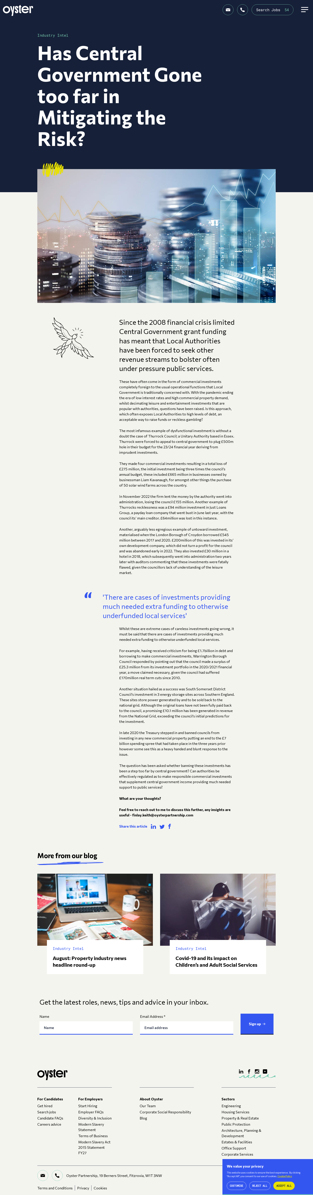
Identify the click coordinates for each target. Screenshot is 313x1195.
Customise (236, 1185)
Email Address (152, 1016)
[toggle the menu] (304, 9)
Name (44, 1016)
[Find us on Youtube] (265, 1071)
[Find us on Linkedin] (241, 1071)
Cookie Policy (284, 1176)
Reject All (259, 1185)
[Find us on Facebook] (249, 1071)
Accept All (284, 1185)
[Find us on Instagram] (257, 1071)
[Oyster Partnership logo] (18, 9)
